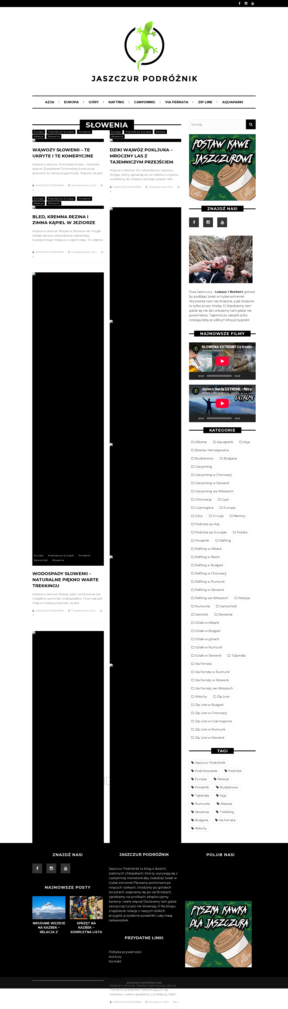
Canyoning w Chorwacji (213, 475)
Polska (242, 532)
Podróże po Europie (61, 131)
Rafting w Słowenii (209, 590)
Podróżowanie (206, 771)
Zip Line (205, 102)
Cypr (225, 499)
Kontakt (115, 961)
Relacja (38, 136)
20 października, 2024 (84, 251)
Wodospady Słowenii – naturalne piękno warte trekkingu (65, 579)
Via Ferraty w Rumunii (212, 672)
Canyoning (144, 102)
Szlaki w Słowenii (208, 655)
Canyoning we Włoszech (214, 491)
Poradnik (85, 131)
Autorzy (115, 957)
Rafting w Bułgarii (209, 565)
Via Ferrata (176, 102)
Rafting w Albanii (208, 549)
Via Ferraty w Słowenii (212, 680)
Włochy (201, 696)
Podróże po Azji (207, 524)
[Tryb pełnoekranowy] (251, 376)
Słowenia (54, 136)
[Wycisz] (244, 376)
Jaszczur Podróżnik (49, 185)
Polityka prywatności (125, 952)
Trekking (227, 812)
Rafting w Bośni (207, 557)
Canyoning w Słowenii (212, 483)
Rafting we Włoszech (211, 598)
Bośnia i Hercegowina (212, 450)
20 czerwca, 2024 (159, 1001)
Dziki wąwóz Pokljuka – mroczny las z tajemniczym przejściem (141, 156)
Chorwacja (203, 499)
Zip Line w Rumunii (210, 729)
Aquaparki (232, 102)
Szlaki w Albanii (207, 623)
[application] (222, 361)
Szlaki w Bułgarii (207, 631)
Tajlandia (238, 655)
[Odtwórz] (194, 376)
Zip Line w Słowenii (209, 738)
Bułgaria (230, 458)
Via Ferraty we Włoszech (214, 688)
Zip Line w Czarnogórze (213, 721)
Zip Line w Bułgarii (209, 705)
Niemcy (239, 516)
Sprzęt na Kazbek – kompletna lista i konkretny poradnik (86, 932)
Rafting (116, 102)
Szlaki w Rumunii (208, 647)
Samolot (201, 614)
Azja (49, 102)
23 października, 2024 (84, 185)
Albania (201, 442)
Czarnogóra (204, 508)
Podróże (235, 771)
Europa (71, 102)
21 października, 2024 (161, 186)
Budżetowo (204, 458)
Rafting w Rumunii (210, 581)
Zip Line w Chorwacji (211, 713)
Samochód (41, 560)
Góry (94, 102)
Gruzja (218, 516)
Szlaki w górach (207, 639)
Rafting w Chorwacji (210, 573)
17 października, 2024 (83, 610)
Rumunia (202, 606)
